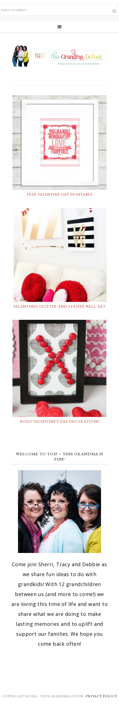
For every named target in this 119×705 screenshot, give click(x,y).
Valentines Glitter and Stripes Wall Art (59, 306)
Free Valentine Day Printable (59, 194)
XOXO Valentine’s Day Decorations (59, 421)
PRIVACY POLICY (101, 696)
